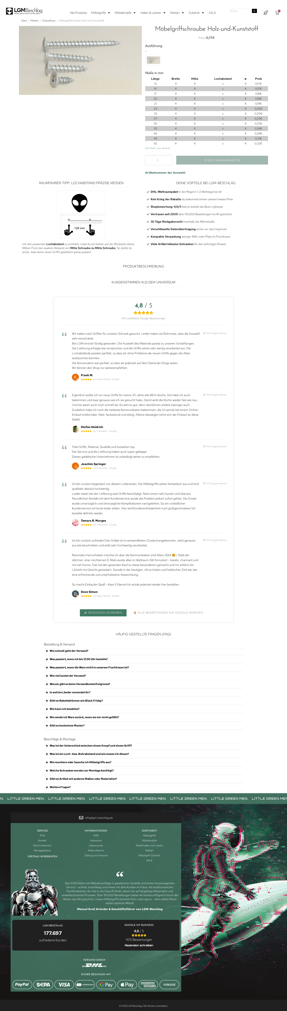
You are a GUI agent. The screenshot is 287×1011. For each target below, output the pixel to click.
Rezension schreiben (105, 612)
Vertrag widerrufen (42, 856)
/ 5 (139, 935)
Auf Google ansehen (216, 333)
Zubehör (194, 13)
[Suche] (254, 11)
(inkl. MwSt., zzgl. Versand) (157, 148)
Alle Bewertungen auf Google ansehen (170, 612)
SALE (212, 13)
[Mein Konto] (265, 12)
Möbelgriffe (98, 13)
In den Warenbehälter (222, 160)
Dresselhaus (48, 20)
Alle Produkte (78, 13)
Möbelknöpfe (123, 13)
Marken (175, 13)
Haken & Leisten (150, 13)
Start (24, 20)
